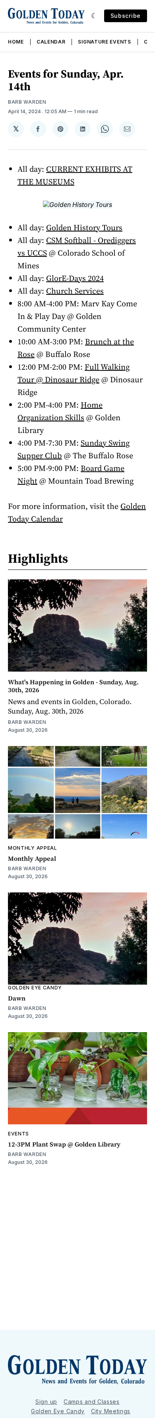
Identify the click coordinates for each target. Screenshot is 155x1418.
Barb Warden (27, 102)
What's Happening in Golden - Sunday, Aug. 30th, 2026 (73, 686)
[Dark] (94, 16)
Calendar (51, 42)
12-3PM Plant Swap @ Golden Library (64, 1144)
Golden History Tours (84, 227)
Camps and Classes (92, 1401)
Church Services (75, 290)
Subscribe (125, 15)
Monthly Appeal (32, 848)
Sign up (46, 1401)
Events (18, 1134)
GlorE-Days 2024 (75, 278)
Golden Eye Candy (35, 988)
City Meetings (110, 1411)
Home (16, 42)
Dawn (16, 998)
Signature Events (104, 42)
